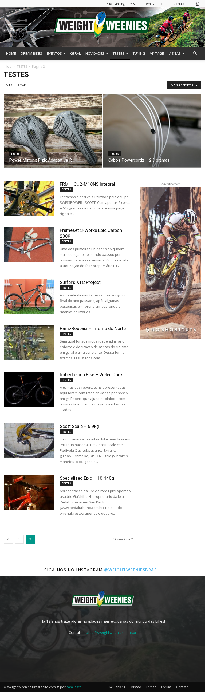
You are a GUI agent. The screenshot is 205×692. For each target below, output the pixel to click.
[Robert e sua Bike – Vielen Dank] (29, 389)
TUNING (139, 53)
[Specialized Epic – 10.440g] (29, 492)
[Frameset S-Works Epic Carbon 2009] (29, 244)
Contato (179, 4)
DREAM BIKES (31, 53)
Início (8, 66)
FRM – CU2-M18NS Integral (87, 184)
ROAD (22, 85)
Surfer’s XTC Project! (81, 282)
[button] (194, 53)
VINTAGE (157, 53)
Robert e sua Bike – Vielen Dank (91, 374)
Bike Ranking (116, 4)
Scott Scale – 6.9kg (79, 426)
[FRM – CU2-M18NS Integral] (29, 198)
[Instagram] (197, 3)
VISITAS (175, 53)
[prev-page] (8, 539)
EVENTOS (54, 53)
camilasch (73, 687)
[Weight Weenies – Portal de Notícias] (102, 27)
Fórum (163, 4)
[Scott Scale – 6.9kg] (29, 440)
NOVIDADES (94, 53)
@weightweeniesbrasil (132, 569)
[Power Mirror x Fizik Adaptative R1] (53, 136)
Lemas (149, 4)
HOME (11, 53)
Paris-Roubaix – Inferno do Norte (93, 328)
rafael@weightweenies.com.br (110, 632)
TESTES (118, 53)
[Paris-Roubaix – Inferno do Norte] (29, 342)
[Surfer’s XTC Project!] (29, 296)
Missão (134, 4)
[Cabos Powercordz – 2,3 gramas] (152, 130)
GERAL (75, 53)
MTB (9, 85)
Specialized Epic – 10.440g (87, 478)
